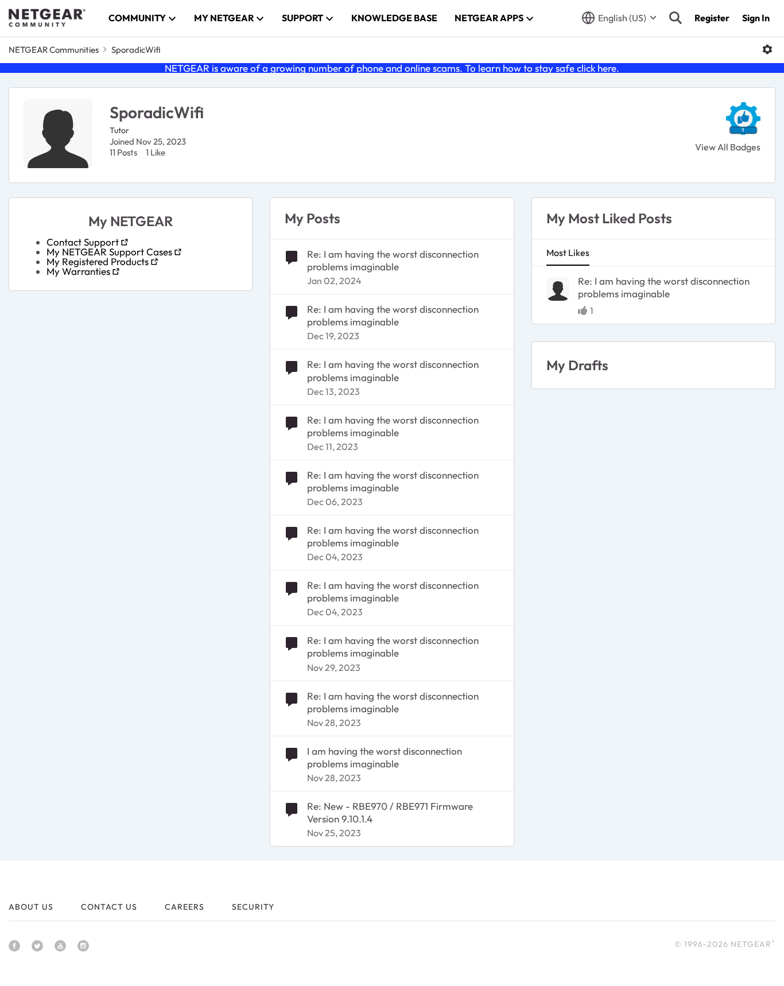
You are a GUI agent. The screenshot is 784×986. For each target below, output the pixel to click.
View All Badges (727, 147)
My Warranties (78, 271)
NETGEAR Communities (54, 49)
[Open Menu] (767, 49)
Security (253, 907)
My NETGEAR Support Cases (109, 252)
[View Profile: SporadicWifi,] (557, 289)
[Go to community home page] (47, 18)
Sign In (756, 18)
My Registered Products (97, 261)
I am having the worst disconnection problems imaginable (384, 757)
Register (711, 18)
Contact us (109, 907)
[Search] (675, 18)
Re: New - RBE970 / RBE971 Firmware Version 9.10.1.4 (390, 812)
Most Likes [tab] (567, 252)
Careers (184, 907)
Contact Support (82, 242)
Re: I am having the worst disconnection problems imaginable (393, 260)
